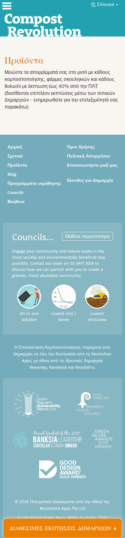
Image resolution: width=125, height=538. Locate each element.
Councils (16, 192)
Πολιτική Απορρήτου (88, 156)
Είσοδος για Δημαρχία (90, 180)
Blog (12, 174)
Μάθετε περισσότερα (87, 236)
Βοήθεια (16, 201)
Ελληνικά (106, 4)
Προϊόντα (17, 165)
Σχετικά (15, 156)
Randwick (58, 367)
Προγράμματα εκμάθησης (34, 183)
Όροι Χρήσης (81, 147)
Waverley (38, 367)
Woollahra (84, 367)
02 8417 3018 (82, 263)
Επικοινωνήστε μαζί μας (92, 165)
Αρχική (15, 147)
